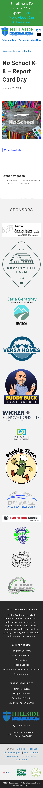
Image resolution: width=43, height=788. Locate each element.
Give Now (36, 40)
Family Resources (21, 688)
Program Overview (21, 650)
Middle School (21, 664)
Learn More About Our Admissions (21, 17)
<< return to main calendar (16, 51)
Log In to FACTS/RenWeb (21, 702)
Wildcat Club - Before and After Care (21, 669)
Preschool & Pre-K (21, 655)
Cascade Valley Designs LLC (21, 785)
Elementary (21, 660)
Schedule (7, 40)
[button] (37, 30)
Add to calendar (14, 150)
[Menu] (39, 35)
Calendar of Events (21, 698)
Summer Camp (21, 674)
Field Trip (20, 748)
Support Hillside (21, 693)
